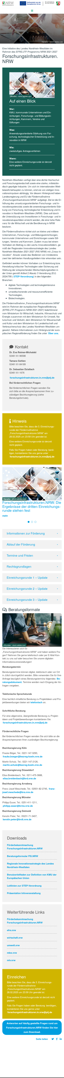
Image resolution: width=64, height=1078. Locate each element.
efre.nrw (11, 930)
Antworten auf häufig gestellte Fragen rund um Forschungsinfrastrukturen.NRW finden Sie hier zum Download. (32, 1028)
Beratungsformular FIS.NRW (22, 856)
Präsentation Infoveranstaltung (24, 893)
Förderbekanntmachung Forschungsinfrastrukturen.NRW (25, 846)
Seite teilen (42, 1039)
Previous (5, 489)
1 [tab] (29, 522)
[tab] (32, 533)
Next (59, 489)
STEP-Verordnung (23, 276)
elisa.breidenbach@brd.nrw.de (19, 778)
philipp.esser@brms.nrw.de (18, 805)
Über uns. (53, 333)
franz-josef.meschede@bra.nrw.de (28, 790)
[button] (32, 533)
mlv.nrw (11, 960)
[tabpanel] (32, 493)
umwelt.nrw (13, 945)
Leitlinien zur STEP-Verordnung (24, 885)
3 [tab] (35, 522)
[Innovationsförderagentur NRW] (8, 2)
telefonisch (36, 702)
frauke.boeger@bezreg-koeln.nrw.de (22, 756)
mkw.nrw (12, 952)
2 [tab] (32, 522)
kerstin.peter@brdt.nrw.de (17, 819)
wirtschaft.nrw (15, 937)
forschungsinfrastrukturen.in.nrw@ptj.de (32, 377)
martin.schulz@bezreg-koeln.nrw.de (22, 765)
